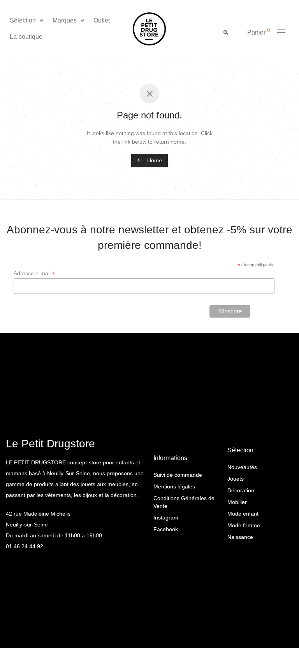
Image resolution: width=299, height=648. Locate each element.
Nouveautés (242, 467)
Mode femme (243, 525)
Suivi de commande (177, 475)
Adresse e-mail (34, 273)
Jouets (235, 479)
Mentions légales (174, 486)
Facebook (165, 529)
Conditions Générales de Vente (184, 502)
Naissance (240, 537)
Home (154, 160)
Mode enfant (243, 514)
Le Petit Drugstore (50, 444)
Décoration (240, 490)
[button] (27, 20)
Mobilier (237, 502)
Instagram (165, 517)
